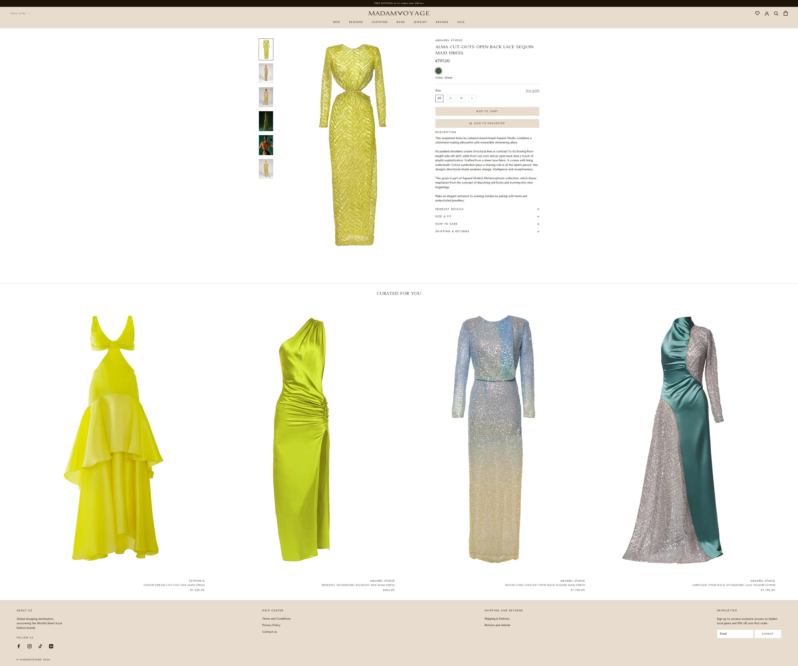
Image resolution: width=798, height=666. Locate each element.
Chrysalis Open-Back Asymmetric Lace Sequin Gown (733, 585)
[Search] (776, 13)
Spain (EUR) (18, 13)
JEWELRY (420, 22)
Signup (768, 634)
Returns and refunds (497, 625)
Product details (449, 209)
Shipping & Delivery (497, 619)
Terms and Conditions (276, 619)
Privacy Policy (271, 625)
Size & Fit (443, 216)
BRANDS (442, 22)
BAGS (401, 22)
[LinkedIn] (51, 646)
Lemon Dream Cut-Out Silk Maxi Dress (174, 585)
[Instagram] (29, 646)
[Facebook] (19, 646)
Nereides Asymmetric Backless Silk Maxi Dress (358, 585)
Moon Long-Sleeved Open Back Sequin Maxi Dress (545, 585)
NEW (336, 22)
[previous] (13, 442)
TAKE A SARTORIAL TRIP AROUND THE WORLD (399, 3)
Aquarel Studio (449, 40)
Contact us (269, 632)
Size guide (532, 90)
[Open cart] (786, 13)
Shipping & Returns (452, 231)
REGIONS (356, 22)
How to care (446, 224)
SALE (461, 22)
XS (439, 98)
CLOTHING (380, 22)
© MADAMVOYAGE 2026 (33, 659)
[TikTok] (40, 646)
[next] (785, 442)
